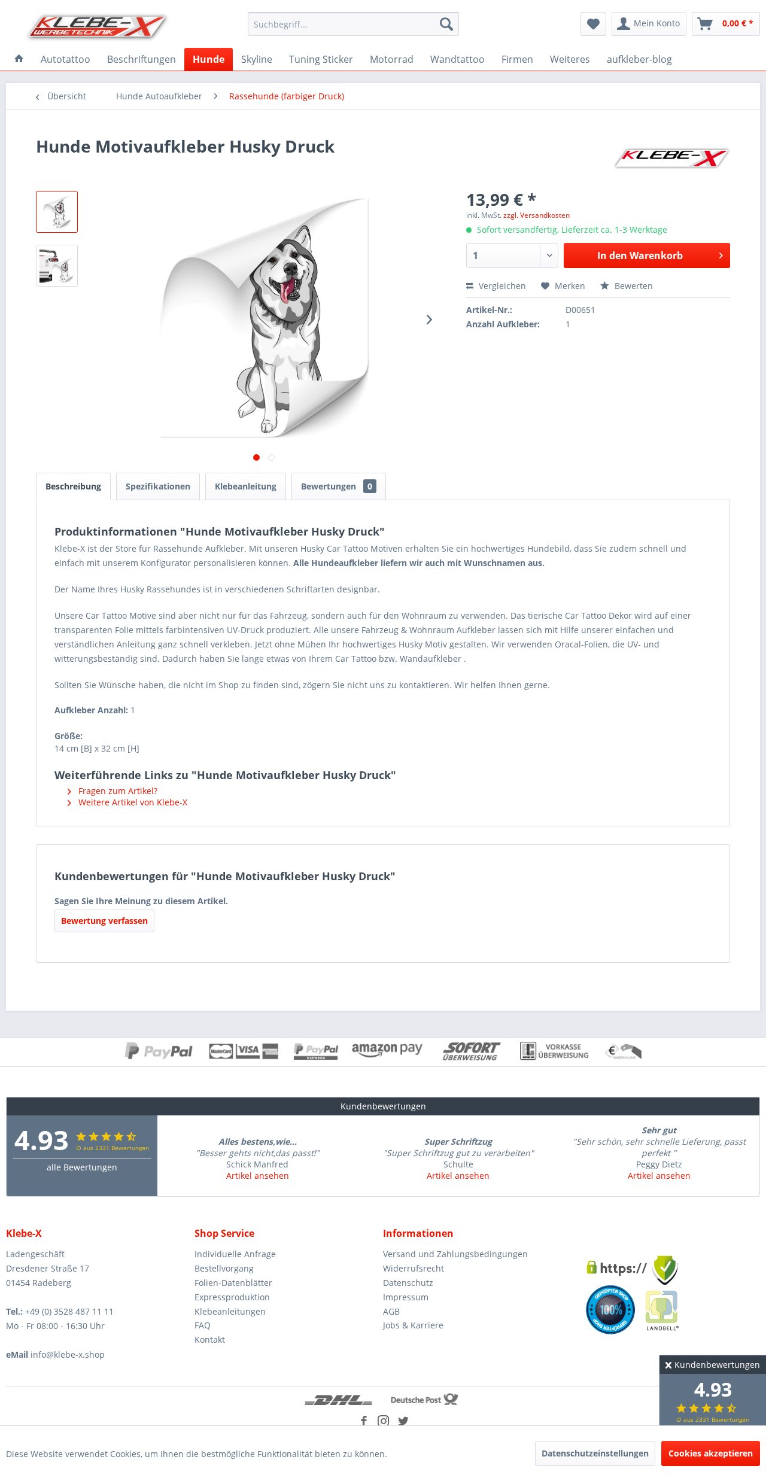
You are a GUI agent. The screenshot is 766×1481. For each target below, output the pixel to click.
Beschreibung (73, 486)
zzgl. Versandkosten (536, 215)
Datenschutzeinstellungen (595, 1453)
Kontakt (209, 1339)
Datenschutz (408, 1282)
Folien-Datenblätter (233, 1282)
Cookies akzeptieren (710, 1453)
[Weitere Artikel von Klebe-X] (671, 158)
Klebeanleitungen (230, 1311)
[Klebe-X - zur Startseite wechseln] (97, 27)
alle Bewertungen (82, 1167)
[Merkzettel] (593, 24)
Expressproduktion (232, 1297)
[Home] (19, 59)
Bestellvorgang (224, 1268)
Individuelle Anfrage (235, 1254)
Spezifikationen (158, 486)
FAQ (202, 1325)
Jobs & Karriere (413, 1325)
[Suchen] (446, 24)
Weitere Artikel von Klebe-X (131, 802)
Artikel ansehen (257, 1175)
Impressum (405, 1297)
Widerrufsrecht (413, 1268)
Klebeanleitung (245, 486)
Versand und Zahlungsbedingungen (455, 1254)
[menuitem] (353, 24)
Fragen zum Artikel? (116, 790)
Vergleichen (501, 285)
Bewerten (632, 285)
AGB (391, 1311)
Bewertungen (336, 486)
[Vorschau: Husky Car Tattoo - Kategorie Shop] (57, 212)
